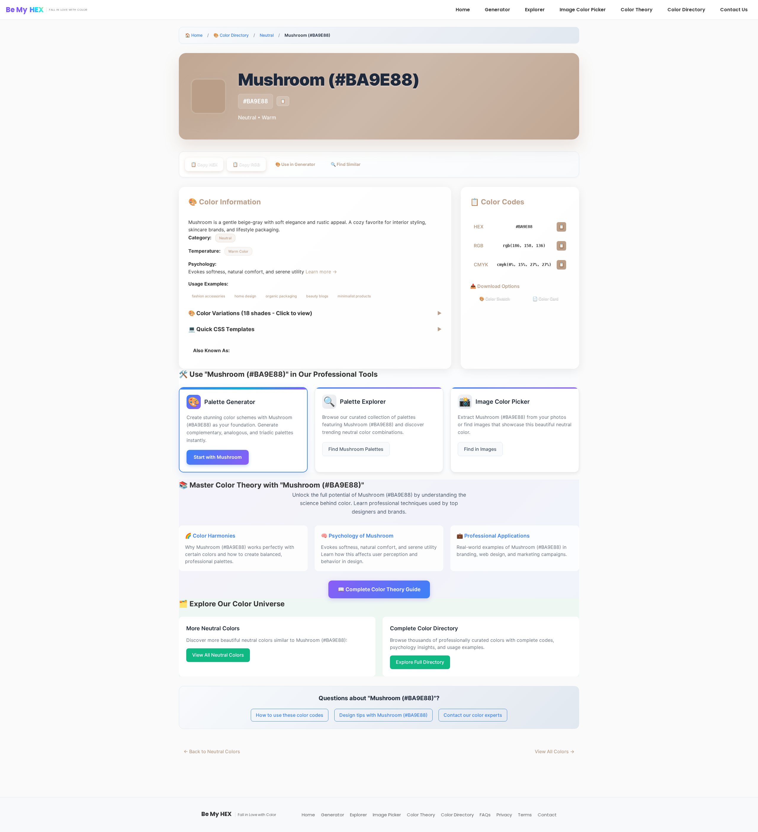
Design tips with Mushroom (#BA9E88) (383, 715)
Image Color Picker (583, 9)
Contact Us (734, 9)
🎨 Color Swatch (494, 298)
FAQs (485, 815)
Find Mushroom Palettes (355, 449)
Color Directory (686, 9)
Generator (497, 9)
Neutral (267, 35)
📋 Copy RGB (246, 164)
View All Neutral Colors (218, 655)
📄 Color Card (545, 298)
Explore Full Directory (420, 662)
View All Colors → (554, 751)
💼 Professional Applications (493, 536)
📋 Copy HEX (204, 164)
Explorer (535, 9)
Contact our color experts (473, 715)
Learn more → (321, 272)
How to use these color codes (289, 715)
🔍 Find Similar (346, 164)
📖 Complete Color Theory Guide (379, 589)
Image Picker (387, 815)
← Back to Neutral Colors (212, 751)
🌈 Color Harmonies (210, 536)
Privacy (504, 815)
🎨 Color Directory (231, 35)
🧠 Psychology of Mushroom (357, 536)
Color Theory (637, 9)
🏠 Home (194, 35)
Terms (525, 815)
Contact (547, 815)
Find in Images (480, 449)
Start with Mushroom (218, 457)
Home (463, 9)
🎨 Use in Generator (295, 164)
